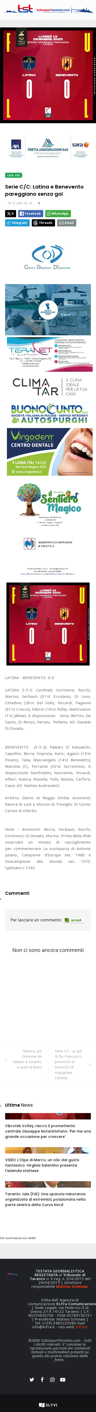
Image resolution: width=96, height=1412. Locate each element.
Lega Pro (13, 175)
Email (69, 223)
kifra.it (82, 1326)
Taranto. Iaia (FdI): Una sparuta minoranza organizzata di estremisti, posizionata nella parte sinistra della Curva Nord (45, 1199)
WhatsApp (60, 213)
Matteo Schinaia (72, 1286)
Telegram (19, 223)
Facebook (33, 213)
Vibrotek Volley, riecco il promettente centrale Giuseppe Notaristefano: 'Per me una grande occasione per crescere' (48, 1131)
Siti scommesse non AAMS (18, 1238)
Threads (45, 223)
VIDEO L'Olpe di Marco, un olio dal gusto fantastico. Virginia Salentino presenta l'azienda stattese (42, 1165)
